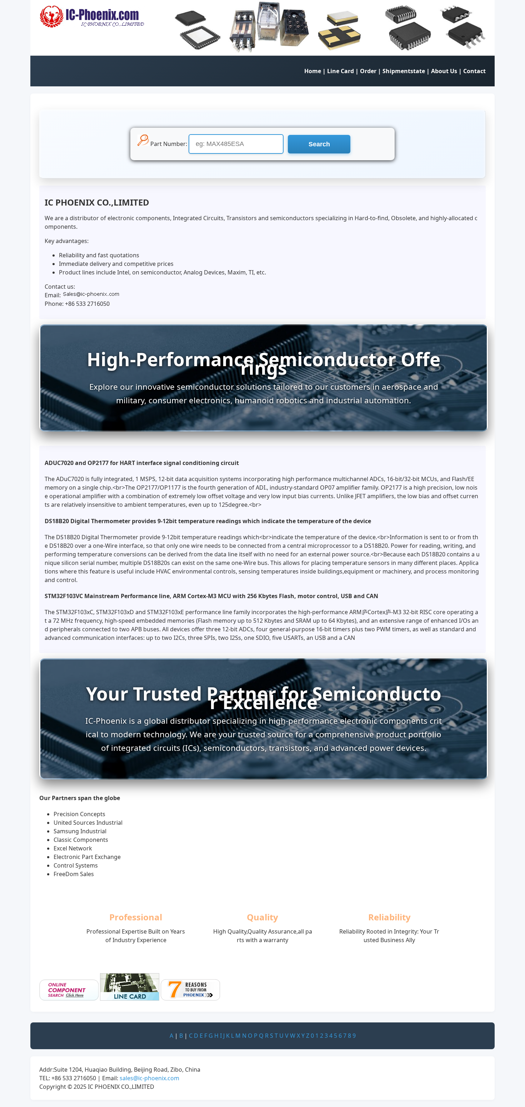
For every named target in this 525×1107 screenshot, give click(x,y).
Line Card (340, 71)
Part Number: (169, 144)
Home (312, 71)
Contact (474, 71)
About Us (444, 71)
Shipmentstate (403, 71)
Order (368, 71)
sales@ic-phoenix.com (149, 1078)
